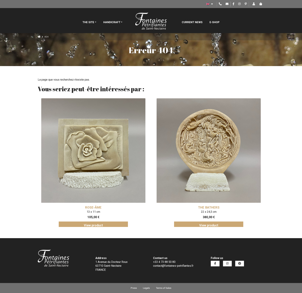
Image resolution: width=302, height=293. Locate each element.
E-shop (215, 22)
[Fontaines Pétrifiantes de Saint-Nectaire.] (39, 36)
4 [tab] (153, 229)
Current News (192, 22)
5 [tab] (159, 229)
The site (88, 22)
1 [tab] (138, 229)
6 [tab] (164, 229)
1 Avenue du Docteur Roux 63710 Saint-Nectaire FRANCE (111, 265)
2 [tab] (143, 229)
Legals (146, 288)
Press (134, 288)
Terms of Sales (163, 288)
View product (93, 225)
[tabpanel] (93, 162)
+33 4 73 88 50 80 (164, 262)
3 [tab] (148, 229)
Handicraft (111, 22)
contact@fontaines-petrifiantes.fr (173, 265)
